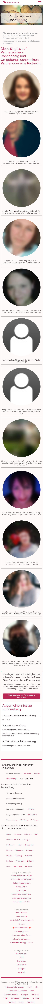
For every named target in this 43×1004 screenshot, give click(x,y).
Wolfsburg (24, 820)
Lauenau (27, 773)
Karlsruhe (28, 866)
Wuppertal (20, 861)
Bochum (9, 861)
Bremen (9, 850)
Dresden (28, 856)
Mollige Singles (21, 887)
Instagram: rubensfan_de (21, 935)
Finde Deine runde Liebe (21, 894)
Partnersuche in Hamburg (14, 987)
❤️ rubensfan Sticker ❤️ (21, 928)
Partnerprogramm (21, 931)
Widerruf (21, 972)
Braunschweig (11, 820)
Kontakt (21, 924)
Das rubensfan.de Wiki (21, 902)
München (28, 834)
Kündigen (21, 968)
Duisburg (29, 850)
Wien (32, 991)
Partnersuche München (18, 991)
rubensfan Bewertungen (21, 898)
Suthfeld (37, 773)
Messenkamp (11, 779)
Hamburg (17, 834)
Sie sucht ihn (21, 890)
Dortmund (10, 845)
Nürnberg (18, 856)
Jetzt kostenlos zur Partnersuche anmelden (21, 696)
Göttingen (35, 820)
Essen (20, 845)
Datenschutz (21, 965)
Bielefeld (30, 861)
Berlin (8, 834)
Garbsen (31, 809)
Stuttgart (27, 839)
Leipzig (9, 856)
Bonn (8, 866)
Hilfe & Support (21, 912)
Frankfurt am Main (13, 839)
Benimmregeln (21, 953)
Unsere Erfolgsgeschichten (21, 875)
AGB (21, 957)
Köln (36, 834)
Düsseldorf (29, 845)
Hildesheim (32, 814)
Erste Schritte (21, 916)
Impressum (21, 961)
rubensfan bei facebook (21, 939)
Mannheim (18, 866)
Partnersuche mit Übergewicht (21, 879)
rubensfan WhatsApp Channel (21, 943)
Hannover (19, 850)
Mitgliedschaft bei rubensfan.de (21, 920)
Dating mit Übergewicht (21, 883)
